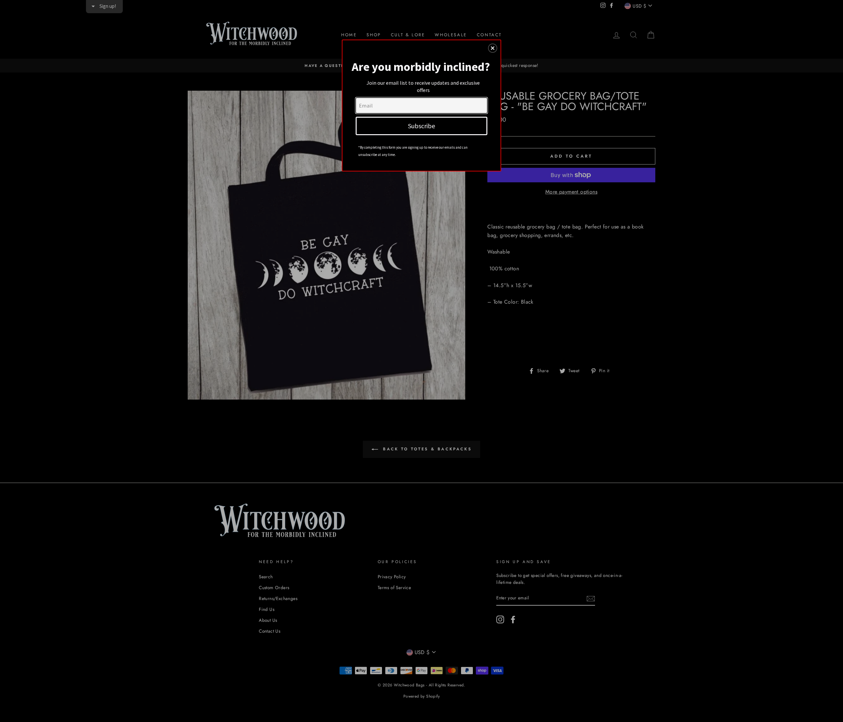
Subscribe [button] (421, 126)
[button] (493, 48)
